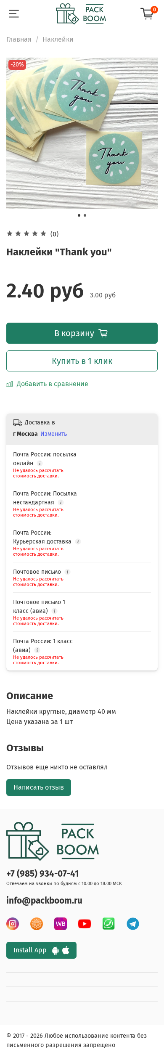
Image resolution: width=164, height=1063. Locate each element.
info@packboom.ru (44, 901)
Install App (32, 950)
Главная (19, 39)
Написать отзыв (38, 787)
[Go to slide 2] (85, 215)
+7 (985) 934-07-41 (42, 874)
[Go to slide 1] (79, 215)
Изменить (53, 433)
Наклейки (58, 39)
